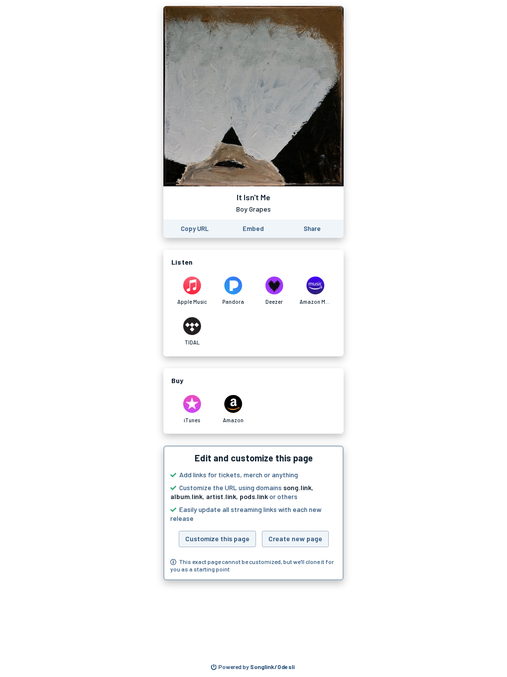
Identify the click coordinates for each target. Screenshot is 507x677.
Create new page (295, 538)
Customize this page (217, 538)
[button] (253, 512)
